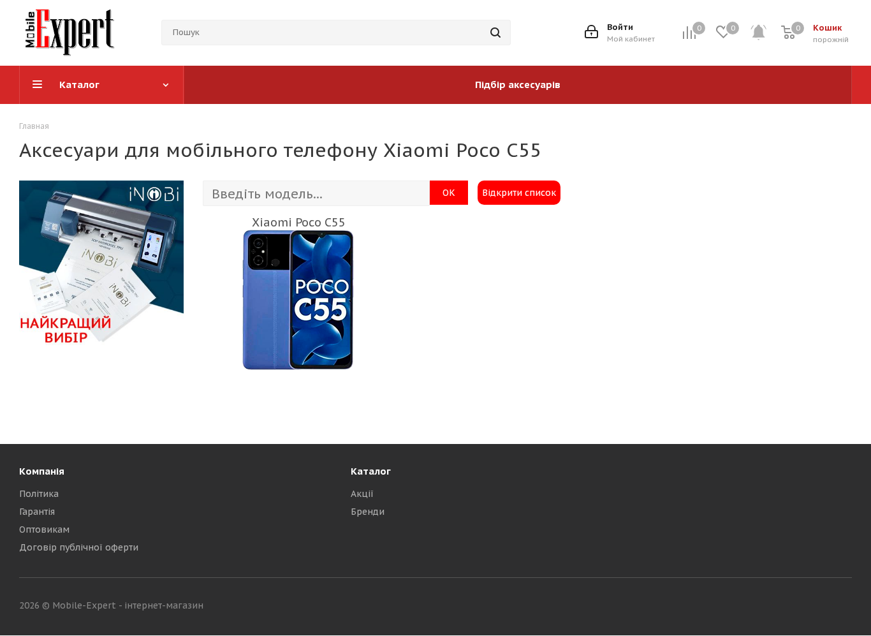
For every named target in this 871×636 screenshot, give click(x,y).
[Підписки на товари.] (765, 33)
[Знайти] (495, 32)
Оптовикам (44, 529)
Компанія (41, 471)
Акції (362, 493)
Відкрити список (519, 192)
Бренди (367, 511)
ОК (449, 192)
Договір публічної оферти (78, 547)
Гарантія (37, 511)
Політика (39, 493)
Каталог (371, 471)
